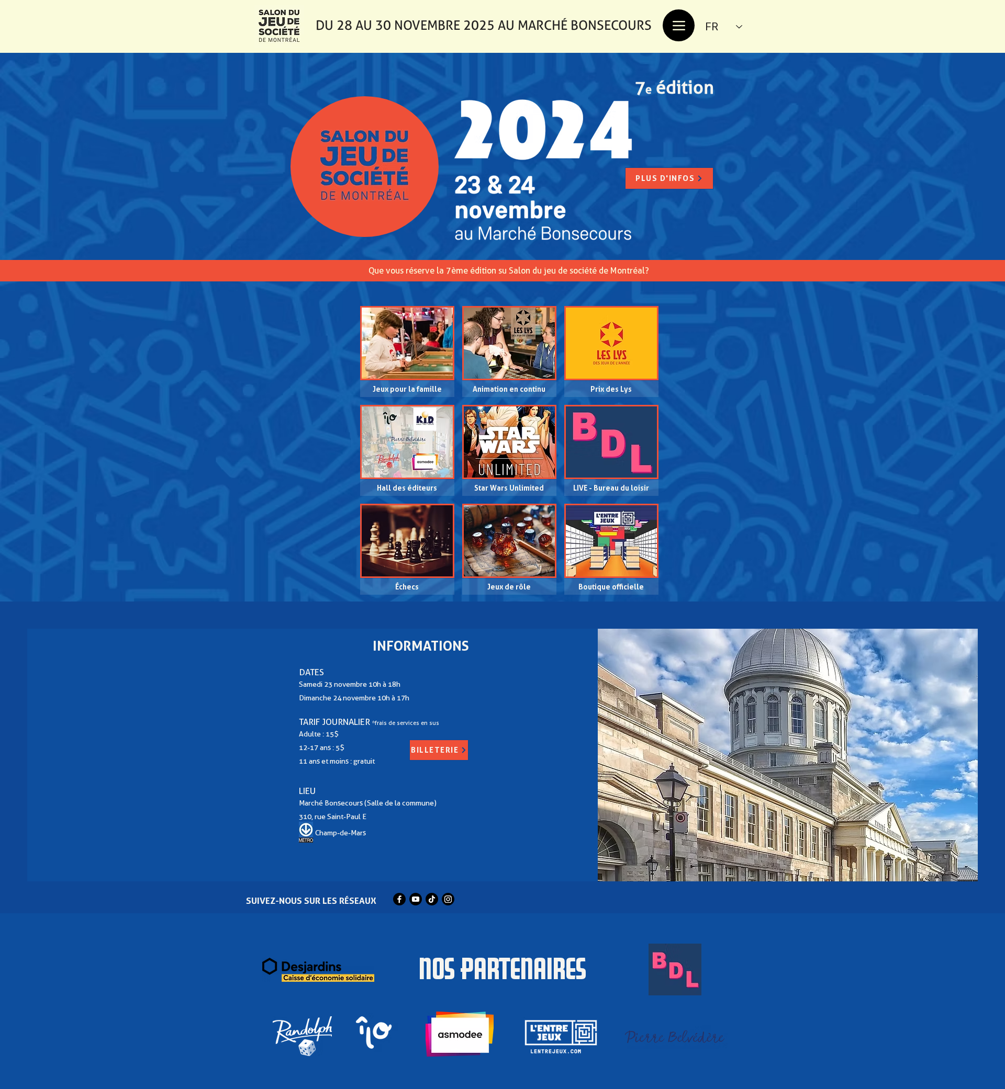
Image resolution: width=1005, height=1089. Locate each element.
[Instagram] (448, 899)
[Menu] (679, 25)
